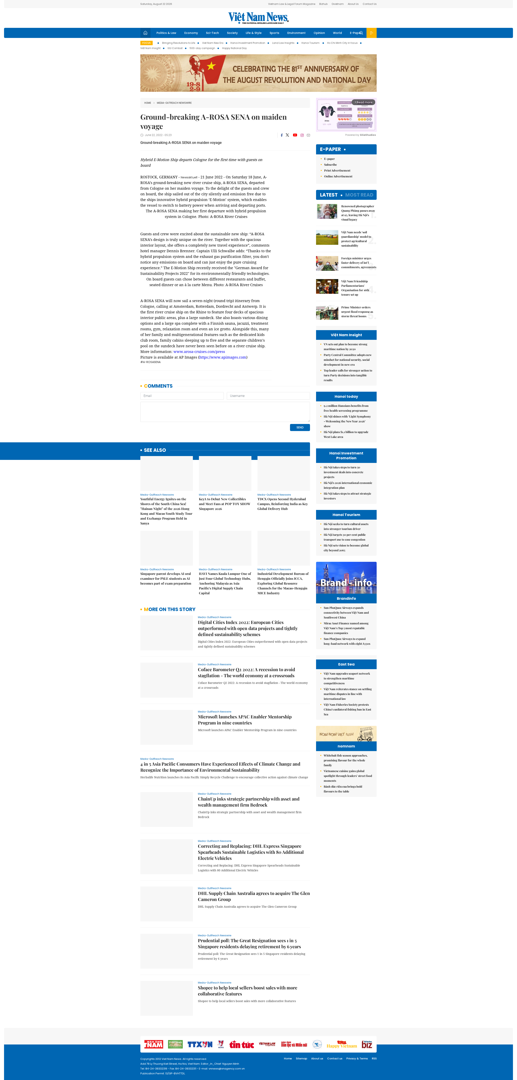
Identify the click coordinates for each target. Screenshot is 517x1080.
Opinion (319, 33)
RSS (374, 1058)
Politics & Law (166, 33)
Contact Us (370, 4)
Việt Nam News (258, 18)
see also (155, 450)
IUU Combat (175, 48)
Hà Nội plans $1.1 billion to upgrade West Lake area (346, 434)
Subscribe (330, 164)
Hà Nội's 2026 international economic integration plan (348, 485)
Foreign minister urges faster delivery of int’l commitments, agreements (358, 262)
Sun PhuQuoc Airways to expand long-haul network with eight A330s (347, 641)
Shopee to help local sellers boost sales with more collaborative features (247, 991)
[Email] (308, 135)
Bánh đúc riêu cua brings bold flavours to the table (343, 789)
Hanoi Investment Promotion (247, 43)
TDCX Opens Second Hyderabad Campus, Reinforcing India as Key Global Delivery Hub (282, 504)
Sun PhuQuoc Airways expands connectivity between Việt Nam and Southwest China (346, 612)
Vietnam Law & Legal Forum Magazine (291, 4)
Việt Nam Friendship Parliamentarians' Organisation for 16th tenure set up (355, 287)
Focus (146, 43)
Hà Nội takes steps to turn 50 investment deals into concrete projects (343, 472)
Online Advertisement (338, 176)
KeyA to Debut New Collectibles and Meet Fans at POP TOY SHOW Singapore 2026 (224, 504)
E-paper (330, 149)
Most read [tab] (359, 195)
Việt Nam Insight (150, 48)
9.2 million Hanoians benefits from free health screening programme (346, 408)
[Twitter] (287, 135)
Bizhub (323, 4)
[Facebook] (282, 135)
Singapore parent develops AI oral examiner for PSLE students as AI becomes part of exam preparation (165, 578)
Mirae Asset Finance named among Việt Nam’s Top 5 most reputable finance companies (346, 628)
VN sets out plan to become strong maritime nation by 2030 (345, 346)
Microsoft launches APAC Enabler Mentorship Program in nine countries (245, 720)
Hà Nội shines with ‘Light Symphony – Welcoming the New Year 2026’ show (347, 421)
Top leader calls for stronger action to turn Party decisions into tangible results (348, 375)
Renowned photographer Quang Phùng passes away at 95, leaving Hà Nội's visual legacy (358, 212)
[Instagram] (302, 135)
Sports (274, 33)
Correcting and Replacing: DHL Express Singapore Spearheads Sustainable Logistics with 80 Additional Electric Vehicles (251, 852)
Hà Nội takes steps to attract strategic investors (347, 496)
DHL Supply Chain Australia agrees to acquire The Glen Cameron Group (254, 896)
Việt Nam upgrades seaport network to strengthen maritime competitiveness (347, 678)
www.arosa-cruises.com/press (199, 351)
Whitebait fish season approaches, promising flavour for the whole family (346, 760)
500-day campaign (202, 48)
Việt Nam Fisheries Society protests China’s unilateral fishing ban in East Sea (347, 709)
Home (147, 103)
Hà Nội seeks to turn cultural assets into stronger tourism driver (346, 526)
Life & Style (254, 33)
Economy (191, 33)
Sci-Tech (212, 33)
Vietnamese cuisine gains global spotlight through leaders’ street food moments (348, 776)
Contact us (334, 1058)
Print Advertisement (337, 170)
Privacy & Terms (357, 1058)
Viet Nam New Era (212, 43)
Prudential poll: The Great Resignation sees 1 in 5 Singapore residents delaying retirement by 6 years (249, 943)
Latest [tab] (329, 195)
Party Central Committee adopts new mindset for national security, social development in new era (348, 359)
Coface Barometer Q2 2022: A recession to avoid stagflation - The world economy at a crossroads (246, 672)
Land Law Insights (283, 43)
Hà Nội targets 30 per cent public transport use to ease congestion (345, 537)
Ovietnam (338, 4)
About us (317, 1058)
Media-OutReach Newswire (174, 103)
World (337, 33)
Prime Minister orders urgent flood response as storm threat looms (357, 311)
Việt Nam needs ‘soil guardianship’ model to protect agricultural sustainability (356, 238)
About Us (353, 4)
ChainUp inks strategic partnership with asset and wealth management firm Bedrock (248, 802)
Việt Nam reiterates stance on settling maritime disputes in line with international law (348, 694)
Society (232, 33)
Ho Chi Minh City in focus (342, 43)
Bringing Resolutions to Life (178, 43)
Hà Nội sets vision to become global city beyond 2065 (346, 547)
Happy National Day (234, 48)
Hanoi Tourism (311, 43)
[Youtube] (294, 135)
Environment (296, 33)
